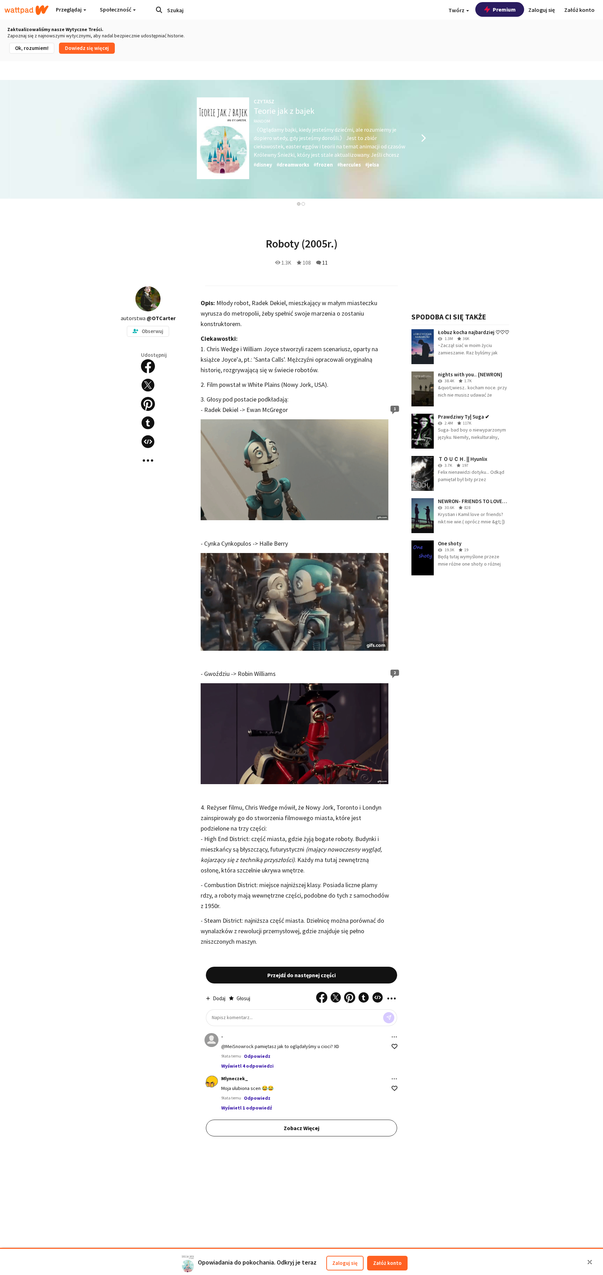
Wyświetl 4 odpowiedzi (247, 1066)
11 (325, 262)
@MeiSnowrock (237, 1046)
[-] (211, 1040)
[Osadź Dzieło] (148, 442)
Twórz (457, 10)
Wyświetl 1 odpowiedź (246, 1108)
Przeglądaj (69, 9)
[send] (388, 1017)
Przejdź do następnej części (301, 975)
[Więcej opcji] (394, 1037)
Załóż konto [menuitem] (579, 9)
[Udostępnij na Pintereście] (148, 404)
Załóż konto (387, 1263)
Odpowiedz (257, 1056)
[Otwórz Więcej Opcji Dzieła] (148, 460)
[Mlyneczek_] (211, 1082)
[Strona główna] (27, 10)
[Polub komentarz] (394, 1046)
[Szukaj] (159, 9)
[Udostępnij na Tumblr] (148, 423)
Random (262, 121)
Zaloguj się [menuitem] (541, 9)
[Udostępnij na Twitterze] (148, 385)
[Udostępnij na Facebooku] (148, 366)
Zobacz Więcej (301, 1128)
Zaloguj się (345, 1263)
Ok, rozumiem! (32, 48)
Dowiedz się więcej (87, 48)
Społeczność (116, 9)
